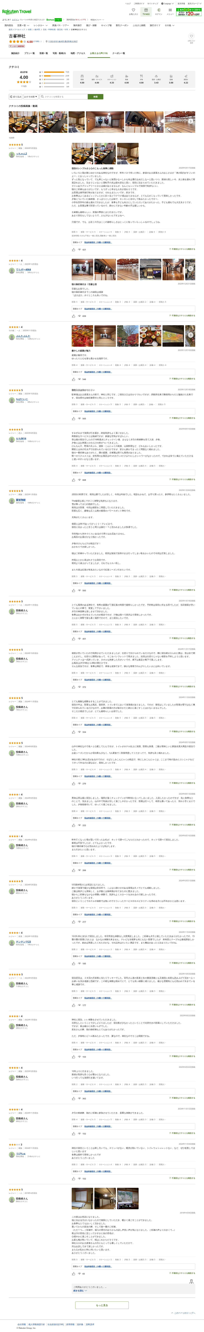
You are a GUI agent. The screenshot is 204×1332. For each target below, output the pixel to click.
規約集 (80, 1324)
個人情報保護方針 (36, 1324)
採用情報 (70, 1324)
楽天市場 (181, 4)
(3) (59, 53)
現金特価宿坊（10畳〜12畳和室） (98, 242)
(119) (99, 53)
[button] (23, 122)
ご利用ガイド (139, 4)
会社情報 (21, 1324)
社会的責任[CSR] (56, 1324)
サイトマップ (152, 4)
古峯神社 (17, 36)
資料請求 (90, 1324)
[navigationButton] (190, 121)
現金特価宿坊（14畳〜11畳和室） (98, 776)
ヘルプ (128, 4)
